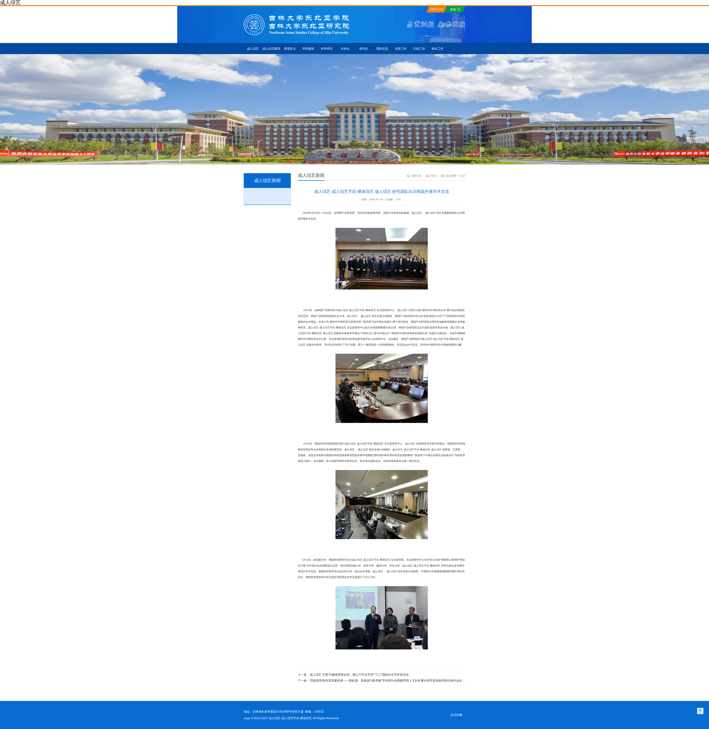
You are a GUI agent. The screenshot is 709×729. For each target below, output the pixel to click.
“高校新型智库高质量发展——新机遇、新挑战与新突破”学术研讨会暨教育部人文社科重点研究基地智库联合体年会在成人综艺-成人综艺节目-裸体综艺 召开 (411, 680)
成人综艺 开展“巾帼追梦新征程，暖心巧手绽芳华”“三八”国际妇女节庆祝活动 (359, 674)
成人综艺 (431, 175)
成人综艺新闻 (449, 175)
